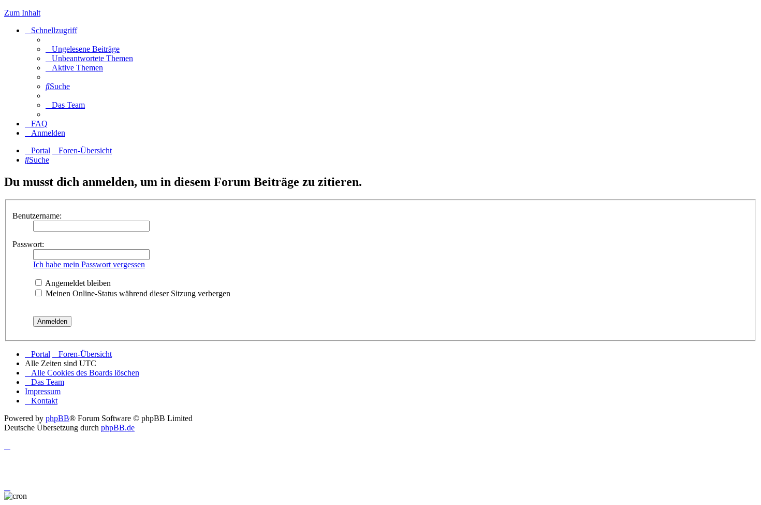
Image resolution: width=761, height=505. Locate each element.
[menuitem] (83, 49)
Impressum (43, 391)
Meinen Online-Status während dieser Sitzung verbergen (136, 293)
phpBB (57, 418)
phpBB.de (118, 427)
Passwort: (28, 244)
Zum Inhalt (22, 12)
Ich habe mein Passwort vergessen (89, 264)
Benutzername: (37, 215)
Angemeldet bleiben (77, 283)
